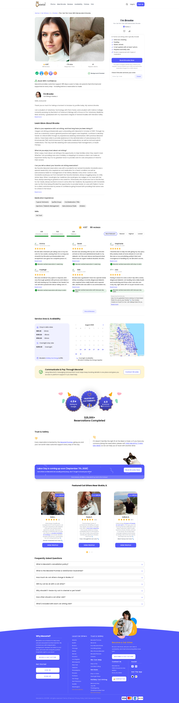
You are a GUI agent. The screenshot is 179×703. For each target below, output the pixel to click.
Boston (74, 645)
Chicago (75, 648)
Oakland (74, 667)
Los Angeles (76, 659)
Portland (74, 676)
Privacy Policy (80, 698)
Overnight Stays (96, 676)
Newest (122, 234)
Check (139, 76)
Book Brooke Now (127, 60)
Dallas (74, 651)
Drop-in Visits (95, 673)
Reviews (70, 4)
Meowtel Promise (66, 442)
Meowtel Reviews (96, 654)
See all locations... (78, 689)
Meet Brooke (61, 4)
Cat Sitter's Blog (96, 666)
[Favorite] (124, 31)
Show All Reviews (89, 311)
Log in (132, 4)
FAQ (92, 4)
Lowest (140, 234)
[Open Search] (127, 4)
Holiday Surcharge (52, 358)
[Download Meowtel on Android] (136, 676)
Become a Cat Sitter (123, 657)
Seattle (74, 684)
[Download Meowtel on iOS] (132, 676)
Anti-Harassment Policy (93, 698)
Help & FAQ (94, 664)
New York (75, 665)
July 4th (93, 686)
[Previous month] (75, 325)
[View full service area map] (127, 339)
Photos (53, 4)
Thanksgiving (95, 688)
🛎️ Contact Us (119, 679)
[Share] (130, 31)
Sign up (140, 4)
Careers (93, 656)
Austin (74, 643)
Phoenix (74, 673)
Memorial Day (95, 683)
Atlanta (74, 640)
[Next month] (103, 325)
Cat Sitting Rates (96, 648)
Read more (38, 261)
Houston (74, 656)
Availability (78, 4)
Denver (74, 654)
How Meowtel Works (97, 645)
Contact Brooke (132, 372)
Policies (86, 4)
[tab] (87, 552)
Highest (131, 234)
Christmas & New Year (98, 690)
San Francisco (76, 681)
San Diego (75, 678)
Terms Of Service (69, 698)
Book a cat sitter (47, 657)
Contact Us (116, 662)
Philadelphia (76, 670)
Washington (76, 687)
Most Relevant (110, 234)
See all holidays (96, 692)
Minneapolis (76, 662)
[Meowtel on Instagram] (136, 666)
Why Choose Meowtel (97, 651)
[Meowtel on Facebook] (132, 666)
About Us (93, 643)
